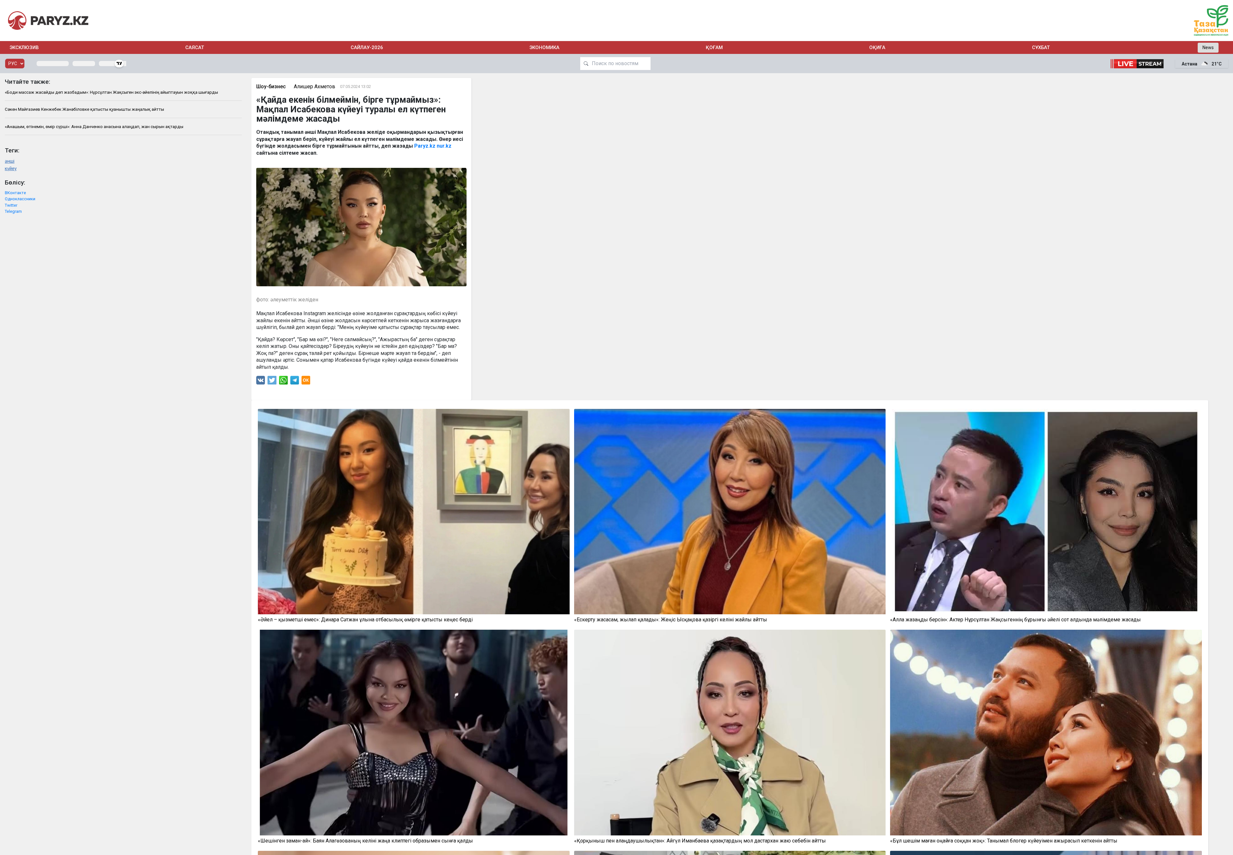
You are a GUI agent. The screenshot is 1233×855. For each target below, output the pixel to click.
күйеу (11, 168)
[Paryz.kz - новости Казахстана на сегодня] (48, 20)
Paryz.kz (424, 146)
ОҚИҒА (877, 47)
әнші (9, 161)
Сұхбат (1041, 47)
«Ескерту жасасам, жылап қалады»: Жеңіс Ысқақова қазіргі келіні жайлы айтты (670, 620)
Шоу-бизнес (271, 86)
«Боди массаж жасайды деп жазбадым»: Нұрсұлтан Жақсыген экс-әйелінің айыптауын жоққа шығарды (111, 92)
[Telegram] (294, 382)
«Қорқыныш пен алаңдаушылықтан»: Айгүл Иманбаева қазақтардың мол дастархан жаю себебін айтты (700, 841)
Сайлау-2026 (367, 47)
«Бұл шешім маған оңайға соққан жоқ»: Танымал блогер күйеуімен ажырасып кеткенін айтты (1003, 841)
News (1208, 47)
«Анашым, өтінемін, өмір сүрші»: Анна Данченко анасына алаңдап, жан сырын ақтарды (94, 126)
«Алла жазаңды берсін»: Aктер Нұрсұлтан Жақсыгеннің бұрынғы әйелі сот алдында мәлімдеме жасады (1015, 620)
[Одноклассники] (306, 382)
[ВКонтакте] (260, 382)
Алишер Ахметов (314, 86)
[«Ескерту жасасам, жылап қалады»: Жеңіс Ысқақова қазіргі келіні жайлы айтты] (730, 512)
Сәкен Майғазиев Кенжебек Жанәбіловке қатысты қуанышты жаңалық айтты (84, 109)
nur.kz (444, 146)
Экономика (544, 47)
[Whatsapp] (283, 382)
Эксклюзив (24, 47)
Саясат (194, 47)
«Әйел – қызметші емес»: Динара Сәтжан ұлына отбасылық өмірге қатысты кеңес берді (365, 620)
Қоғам (714, 47)
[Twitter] (271, 382)
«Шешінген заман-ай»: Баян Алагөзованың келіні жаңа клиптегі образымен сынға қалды (365, 841)
